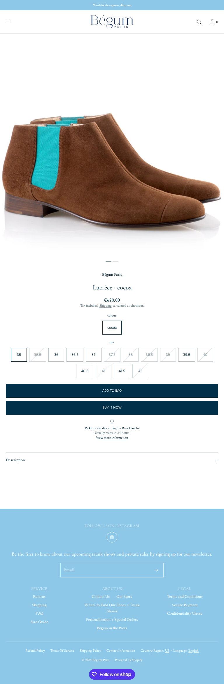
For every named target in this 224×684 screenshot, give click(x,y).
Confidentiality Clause (184, 613)
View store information (112, 438)
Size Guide (39, 622)
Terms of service (62, 650)
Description (15, 460)
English (193, 650)
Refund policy (35, 650)
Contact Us (101, 596)
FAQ (39, 613)
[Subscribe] (156, 570)
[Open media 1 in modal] (112, 145)
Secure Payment (184, 605)
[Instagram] (112, 537)
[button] (199, 21)
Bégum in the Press (112, 628)
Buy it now (112, 407)
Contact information (120, 650)
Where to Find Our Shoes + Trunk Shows (112, 608)
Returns (39, 596)
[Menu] (13, 21)
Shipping (105, 305)
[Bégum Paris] (112, 22)
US (167, 650)
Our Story (124, 596)
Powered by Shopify (128, 660)
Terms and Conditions (184, 596)
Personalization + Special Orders (112, 619)
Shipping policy (90, 650)
